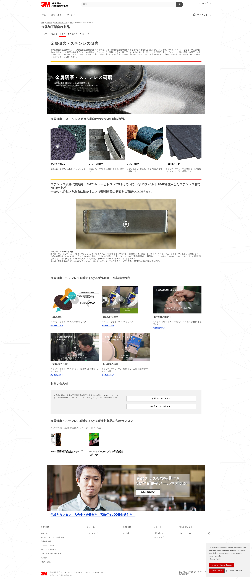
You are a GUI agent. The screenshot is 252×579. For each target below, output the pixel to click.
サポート (83, 34)
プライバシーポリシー (66, 572)
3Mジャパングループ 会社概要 (52, 537)
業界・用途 (56, 15)
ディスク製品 (58, 164)
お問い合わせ (159, 533)
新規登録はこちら (148, 492)
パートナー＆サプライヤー (51, 554)
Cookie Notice (216, 559)
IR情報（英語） (46, 562)
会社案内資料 (46, 541)
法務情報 (53, 572)
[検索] (179, 4)
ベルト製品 (133, 164)
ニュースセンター (93, 533)
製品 (44, 15)
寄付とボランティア (48, 550)
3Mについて (45, 533)
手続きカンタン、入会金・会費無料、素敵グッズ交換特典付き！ (93, 514)
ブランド (71, 15)
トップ (44, 34)
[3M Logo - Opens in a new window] (56, 4)
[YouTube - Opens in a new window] (190, 533)
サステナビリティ (47, 545)
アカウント (202, 15)
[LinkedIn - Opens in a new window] (181, 533)
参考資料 (71, 34)
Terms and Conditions (82, 572)
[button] (234, 570)
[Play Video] (75, 300)
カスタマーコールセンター (161, 406)
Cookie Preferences (98, 572)
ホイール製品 (96, 164)
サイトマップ (159, 537)
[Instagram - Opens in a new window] (209, 533)
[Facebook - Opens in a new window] (200, 533)
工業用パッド (173, 164)
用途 (61, 34)
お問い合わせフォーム (161, 399)
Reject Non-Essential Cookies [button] (221, 565)
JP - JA (202, 3)
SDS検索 (126, 533)
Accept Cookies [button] (216, 571)
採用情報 (44, 558)
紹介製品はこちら (57, 325)
